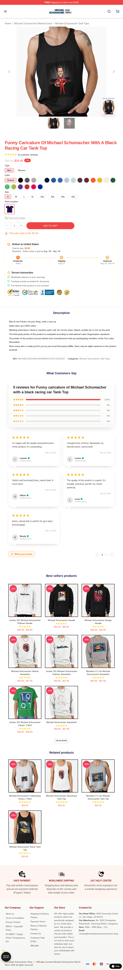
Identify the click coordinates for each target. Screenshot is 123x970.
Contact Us (35, 933)
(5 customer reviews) (28, 155)
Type (7, 165)
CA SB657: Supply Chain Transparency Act (15, 938)
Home (8, 23)
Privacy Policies (13, 922)
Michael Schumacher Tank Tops (72, 23)
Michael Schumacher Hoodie (61, 620)
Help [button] (117, 966)
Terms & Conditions (15, 918)
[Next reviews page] (112, 554)
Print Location (11, 201)
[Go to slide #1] (53, 123)
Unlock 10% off (6, 956)
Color (7, 175)
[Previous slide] (9, 71)
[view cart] (117, 11)
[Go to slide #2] (69, 123)
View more (62, 741)
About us (10, 914)
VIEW (25, 614)
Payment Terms (37, 921)
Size (7, 192)
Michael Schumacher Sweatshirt (61, 722)
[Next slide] (113, 71)
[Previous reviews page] (97, 554)
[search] (109, 11)
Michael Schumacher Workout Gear (33, 23)
